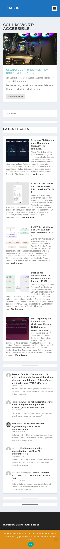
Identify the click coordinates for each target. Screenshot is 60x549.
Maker (12, 78)
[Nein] (56, 539)
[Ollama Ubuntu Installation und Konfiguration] (30, 49)
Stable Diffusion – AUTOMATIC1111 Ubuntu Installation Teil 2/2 (31, 475)
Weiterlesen (15, 96)
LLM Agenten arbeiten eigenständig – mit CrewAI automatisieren (28, 426)
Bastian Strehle (20, 374)
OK (30, 544)
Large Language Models (39, 78)
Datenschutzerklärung (27, 524)
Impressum (9, 524)
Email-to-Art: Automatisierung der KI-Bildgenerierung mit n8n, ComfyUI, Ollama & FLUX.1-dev (32, 405)
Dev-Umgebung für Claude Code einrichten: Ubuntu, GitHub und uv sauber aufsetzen (41, 324)
